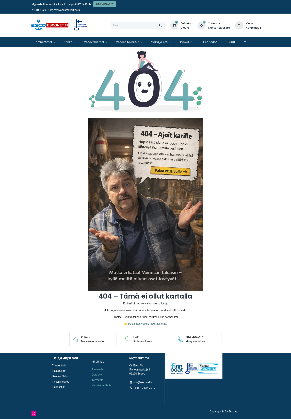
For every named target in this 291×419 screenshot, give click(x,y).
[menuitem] (44, 42)
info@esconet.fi (142, 382)
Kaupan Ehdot (60, 376)
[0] (174, 25)
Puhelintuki (58, 387)
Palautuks (58, 371)
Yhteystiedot (60, 365)
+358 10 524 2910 (144, 387)
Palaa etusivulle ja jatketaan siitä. (147, 323)
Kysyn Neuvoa (60, 381)
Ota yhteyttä (104, 4)
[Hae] (160, 25)
